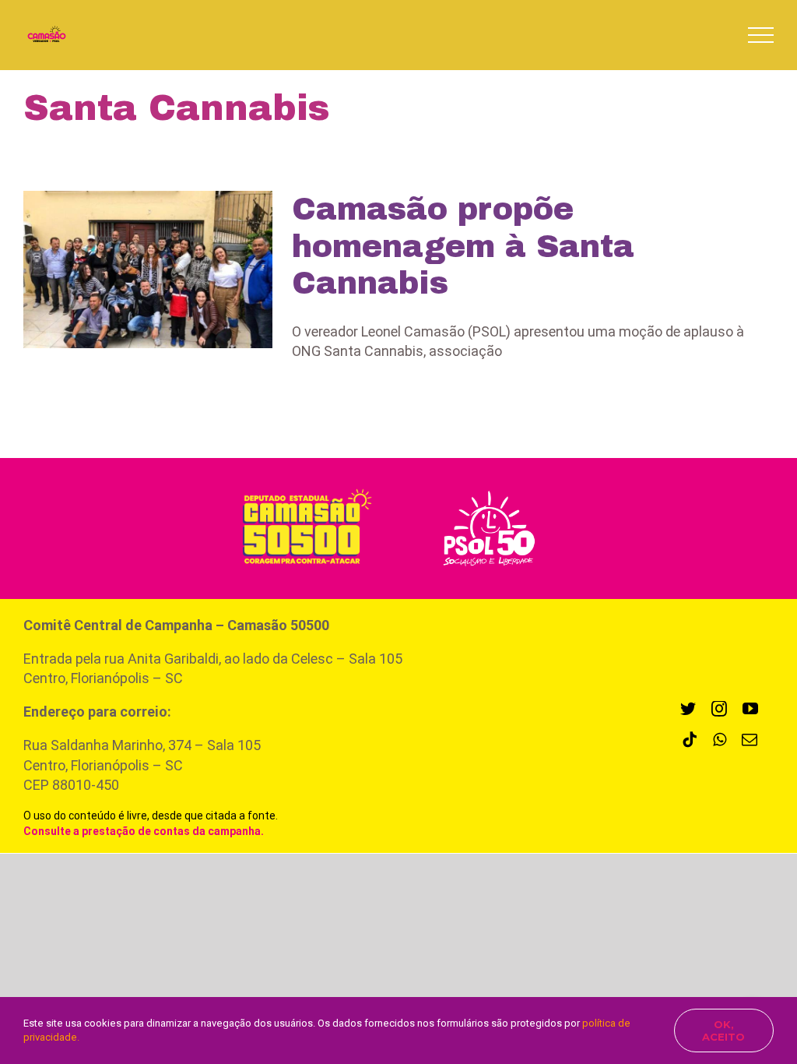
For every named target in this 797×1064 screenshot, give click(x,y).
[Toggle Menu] (761, 35)
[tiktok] (689, 740)
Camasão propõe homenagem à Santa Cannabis (463, 246)
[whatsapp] (719, 740)
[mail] (749, 740)
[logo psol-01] (488, 489)
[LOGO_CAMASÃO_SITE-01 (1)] (301, 486)
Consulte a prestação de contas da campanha (142, 831)
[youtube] (750, 709)
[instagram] (719, 709)
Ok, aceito (723, 1030)
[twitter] (688, 709)
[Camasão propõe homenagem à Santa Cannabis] (147, 269)
